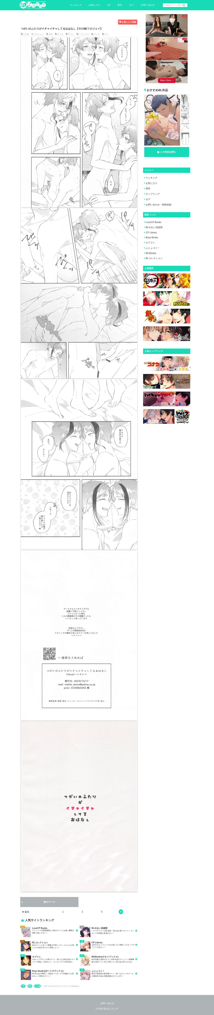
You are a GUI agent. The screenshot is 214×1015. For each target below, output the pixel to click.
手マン (71, 34)
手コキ (60, 34)
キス (106, 34)
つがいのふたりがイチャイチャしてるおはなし (61, 986)
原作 (119, 5)
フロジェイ (39, 34)
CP (108, 5)
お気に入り (94, 5)
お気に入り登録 (129, 22)
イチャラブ (84, 34)
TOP (23, 986)
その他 (26, 34)
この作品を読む (168, 152)
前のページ (49, 902)
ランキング (76, 5)
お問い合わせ (148, 5)
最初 (27, 912)
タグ (131, 5)
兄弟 (50, 34)
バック (97, 34)
